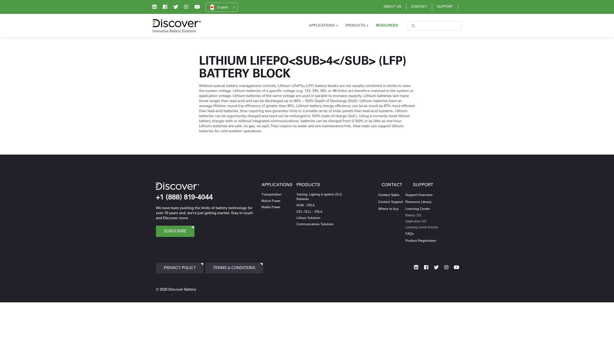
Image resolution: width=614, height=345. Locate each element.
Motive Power (270, 201)
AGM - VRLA (305, 205)
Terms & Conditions (234, 268)
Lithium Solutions (308, 218)
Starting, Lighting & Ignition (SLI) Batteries (319, 197)
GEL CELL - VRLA (309, 211)
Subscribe (175, 231)
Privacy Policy (180, 268)
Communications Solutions (315, 224)
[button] (221, 7)
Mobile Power (270, 207)
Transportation (271, 194)
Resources (387, 26)
